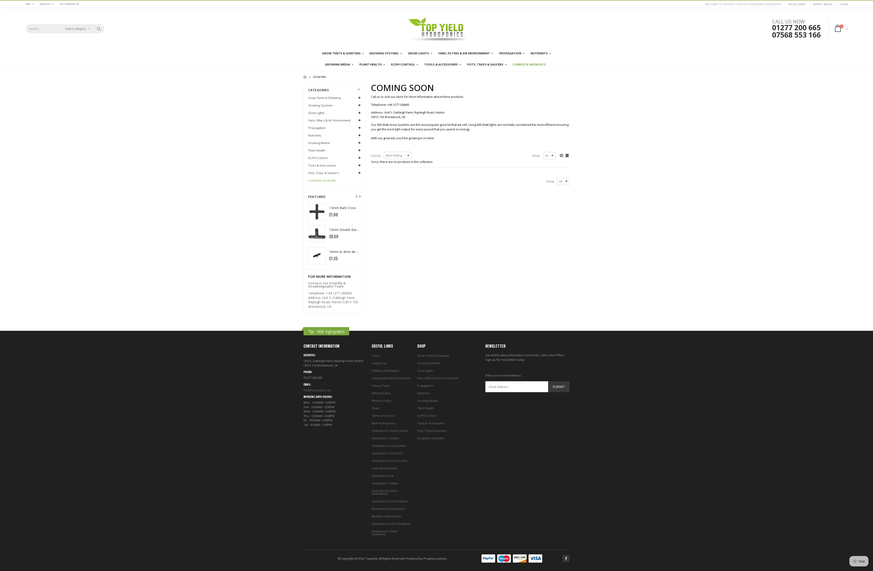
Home (305, 76)
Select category (75, 29)
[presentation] (356, 196)
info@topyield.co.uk (317, 390)
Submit (559, 386)
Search (99, 28)
